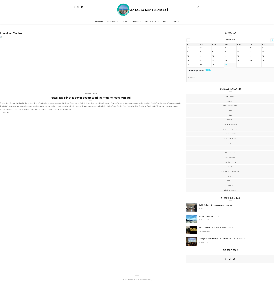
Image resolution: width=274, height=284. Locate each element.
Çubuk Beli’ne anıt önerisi (209, 216)
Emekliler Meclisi (91, 94)
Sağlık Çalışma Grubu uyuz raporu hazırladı (215, 205)
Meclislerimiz (151, 21)
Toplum (230, 181)
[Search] (198, 7)
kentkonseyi (8, 87)
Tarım (230, 176)
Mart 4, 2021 (203, 242)
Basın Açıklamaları (230, 106)
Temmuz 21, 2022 (204, 231)
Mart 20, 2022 (73, 87)
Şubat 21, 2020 (204, 209)
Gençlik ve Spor (230, 138)
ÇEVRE (230, 110)
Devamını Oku (4, 113)
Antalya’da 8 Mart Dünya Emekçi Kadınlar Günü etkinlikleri (222, 239)
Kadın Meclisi (230, 152)
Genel (230, 143)
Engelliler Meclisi (230, 129)
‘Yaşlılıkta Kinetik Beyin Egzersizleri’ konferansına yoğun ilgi (91, 97)
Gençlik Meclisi (230, 134)
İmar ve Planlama (230, 148)
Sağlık (230, 166)
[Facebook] (225, 259)
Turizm (230, 185)
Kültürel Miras (230, 162)
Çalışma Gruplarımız (131, 21)
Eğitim (230, 115)
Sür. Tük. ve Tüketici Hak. (230, 171)
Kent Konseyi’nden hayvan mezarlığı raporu (216, 227)
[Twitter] (230, 259)
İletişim (176, 21)
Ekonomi (230, 120)
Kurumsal (111, 21)
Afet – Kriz (230, 96)
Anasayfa (99, 21)
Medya (166, 21)
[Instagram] (234, 259)
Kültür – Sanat (230, 157)
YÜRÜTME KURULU (230, 190)
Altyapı (230, 101)
